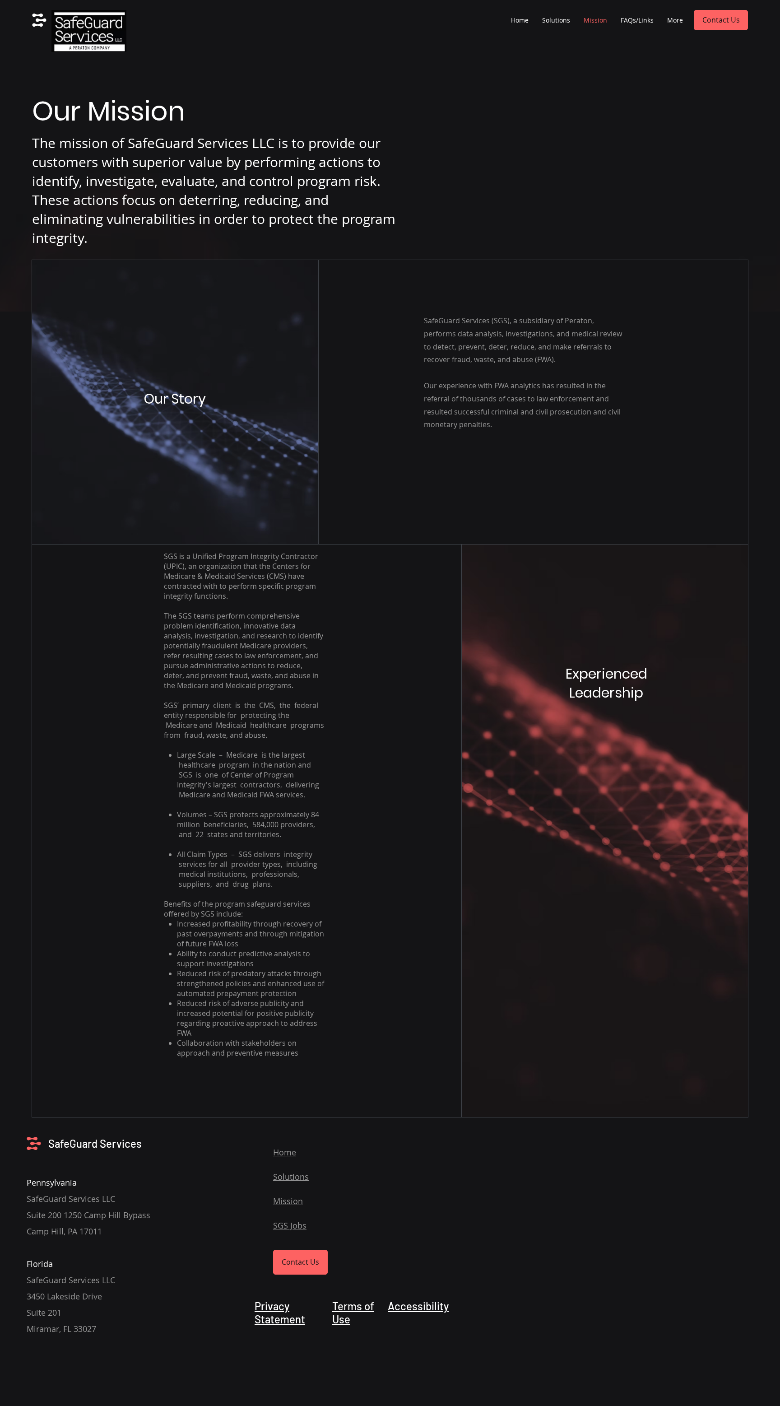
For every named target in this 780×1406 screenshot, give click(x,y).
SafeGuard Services (95, 1143)
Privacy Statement (280, 1312)
